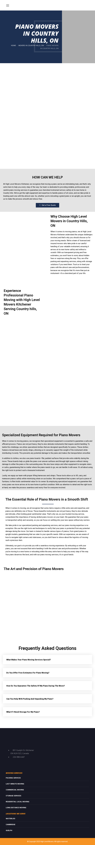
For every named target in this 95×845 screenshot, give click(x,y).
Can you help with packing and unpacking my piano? (29, 699)
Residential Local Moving (17, 801)
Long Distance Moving (16, 807)
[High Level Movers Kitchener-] (47, 5)
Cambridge (10, 824)
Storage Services (13, 796)
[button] (47, 659)
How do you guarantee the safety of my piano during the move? (35, 686)
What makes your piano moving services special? (28, 660)
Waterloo (10, 818)
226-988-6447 (19, 757)
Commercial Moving (15, 790)
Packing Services (13, 778)
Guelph (9, 830)
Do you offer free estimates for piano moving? (27, 673)
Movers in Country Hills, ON (31, 45)
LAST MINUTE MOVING (15, 784)
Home (13, 45)
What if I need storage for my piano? (23, 712)
